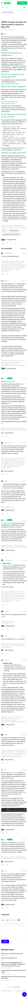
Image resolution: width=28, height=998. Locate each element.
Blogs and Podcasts (7, 12)
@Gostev (14, 171)
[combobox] (14, 7)
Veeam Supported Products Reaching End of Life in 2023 (13, 971)
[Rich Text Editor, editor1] (14, 929)
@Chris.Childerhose (6, 523)
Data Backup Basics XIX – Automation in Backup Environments (13, 977)
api (4, 230)
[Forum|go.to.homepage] (7, 3)
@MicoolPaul (9, 381)
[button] (2, 3)
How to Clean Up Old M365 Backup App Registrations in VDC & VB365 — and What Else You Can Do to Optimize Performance (13, 964)
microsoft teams (14, 230)
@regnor (14, 284)
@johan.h (16, 843)
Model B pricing (13, 773)
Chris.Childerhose (8, 253)
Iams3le (5, 636)
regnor (5, 34)
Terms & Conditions (7, 991)
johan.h (5, 770)
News (2, 960)
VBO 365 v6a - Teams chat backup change (12, 953)
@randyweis (4, 529)
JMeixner (6, 735)
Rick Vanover (7, 611)
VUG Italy (3, 955)
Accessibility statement (19, 991)
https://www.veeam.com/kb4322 (10, 84)
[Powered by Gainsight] (14, 987)
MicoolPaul (6, 281)
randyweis (6, 481)
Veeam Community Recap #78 (9, 958)
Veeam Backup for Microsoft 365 (11, 234)
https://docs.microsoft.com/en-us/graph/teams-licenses (9, 102)
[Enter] (2, 7)
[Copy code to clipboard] (25, 809)
